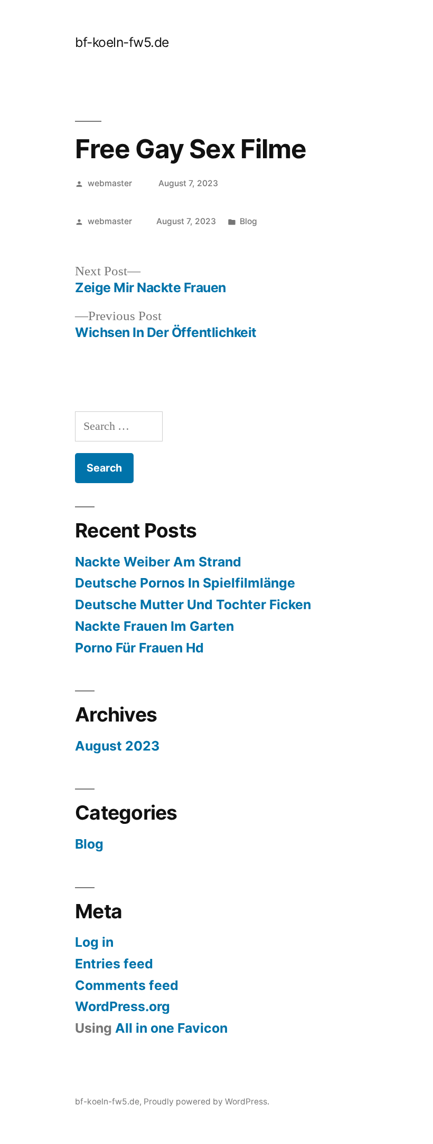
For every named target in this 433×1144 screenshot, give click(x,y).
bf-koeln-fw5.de (122, 42)
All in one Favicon (171, 1028)
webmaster (110, 183)
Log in (94, 942)
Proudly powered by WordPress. (206, 1102)
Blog (248, 221)
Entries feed (114, 964)
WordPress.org (122, 1006)
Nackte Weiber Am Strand (158, 562)
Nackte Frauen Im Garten (154, 626)
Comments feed (126, 985)
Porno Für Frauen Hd (139, 648)
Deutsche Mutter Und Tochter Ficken (193, 604)
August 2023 (117, 746)
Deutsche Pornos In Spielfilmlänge (185, 583)
